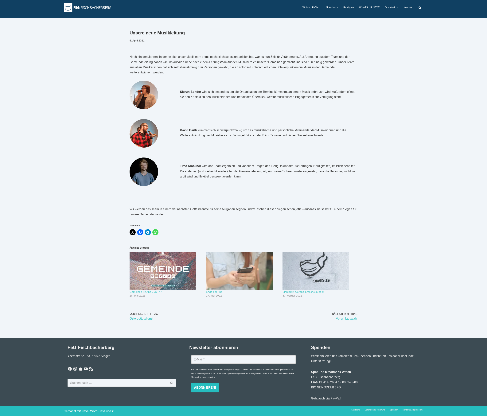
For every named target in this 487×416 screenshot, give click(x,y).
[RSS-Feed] (91, 369)
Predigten (348, 7)
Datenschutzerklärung (375, 410)
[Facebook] (70, 369)
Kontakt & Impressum (413, 410)
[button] (337, 7)
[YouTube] (86, 369)
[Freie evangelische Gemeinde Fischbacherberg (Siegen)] (87, 7)
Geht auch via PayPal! (326, 398)
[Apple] (80, 369)
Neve (85, 411)
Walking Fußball (311, 7)
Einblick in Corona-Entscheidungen (303, 291)
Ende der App (214, 291)
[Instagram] (75, 369)
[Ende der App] (242, 271)
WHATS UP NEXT (369, 7)
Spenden (394, 410)
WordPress (97, 411)
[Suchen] (420, 7)
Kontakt (407, 7)
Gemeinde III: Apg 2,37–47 (146, 291)
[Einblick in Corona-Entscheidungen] (318, 271)
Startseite (355, 410)
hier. (288, 369)
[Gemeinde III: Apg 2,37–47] (166, 271)
